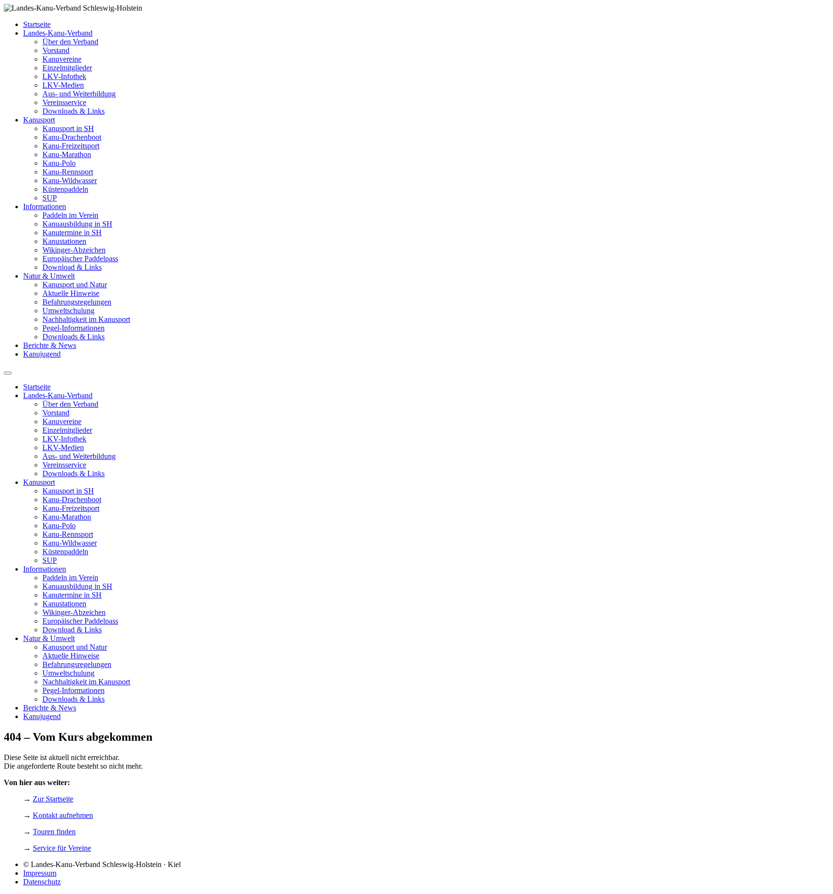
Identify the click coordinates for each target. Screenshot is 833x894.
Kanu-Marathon (66, 154)
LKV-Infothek (64, 76)
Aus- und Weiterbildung (79, 94)
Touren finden (54, 831)
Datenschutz (42, 882)
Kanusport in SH (68, 128)
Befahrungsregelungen (76, 302)
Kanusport (39, 120)
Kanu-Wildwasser (69, 180)
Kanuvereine (61, 59)
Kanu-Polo (59, 163)
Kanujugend (42, 354)
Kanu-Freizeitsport (70, 146)
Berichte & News (49, 345)
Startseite (37, 24)
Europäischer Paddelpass (80, 258)
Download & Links (72, 267)
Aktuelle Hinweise (70, 293)
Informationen (44, 206)
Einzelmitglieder (67, 68)
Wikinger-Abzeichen (74, 250)
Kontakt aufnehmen (63, 815)
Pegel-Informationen (73, 328)
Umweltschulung (68, 311)
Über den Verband (70, 42)
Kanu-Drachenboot (71, 137)
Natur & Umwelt (49, 276)
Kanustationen (64, 241)
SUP (49, 198)
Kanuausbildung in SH (77, 224)
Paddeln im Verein (70, 215)
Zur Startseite (53, 799)
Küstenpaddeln (65, 189)
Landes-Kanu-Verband (58, 33)
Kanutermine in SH (72, 232)
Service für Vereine (62, 848)
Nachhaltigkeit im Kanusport (86, 319)
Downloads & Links (73, 111)
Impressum (39, 873)
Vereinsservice (64, 102)
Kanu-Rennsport (67, 172)
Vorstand (55, 50)
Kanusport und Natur (74, 284)
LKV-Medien (63, 85)
